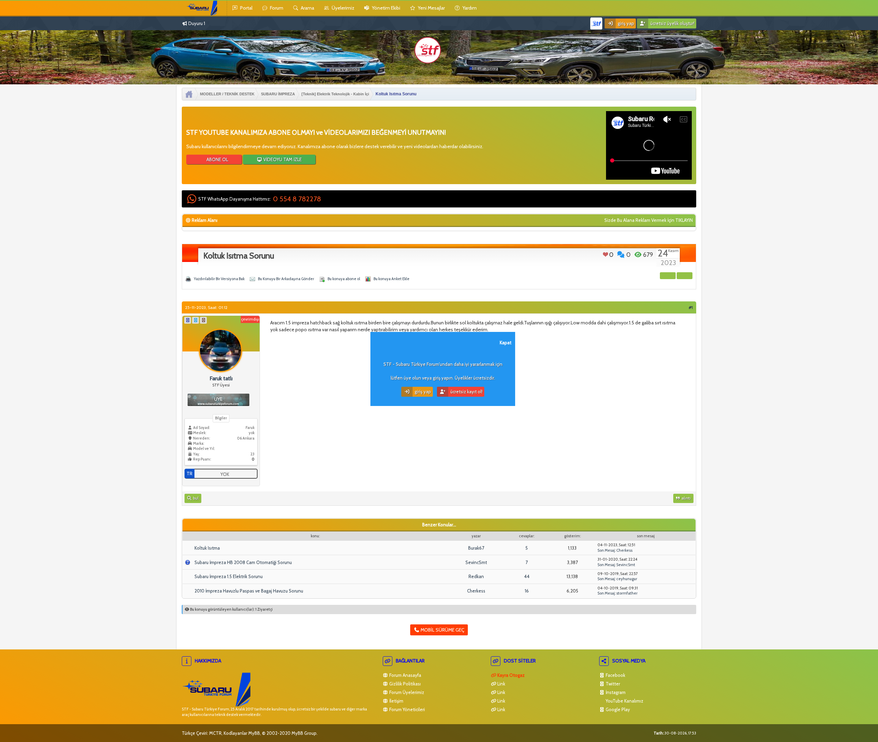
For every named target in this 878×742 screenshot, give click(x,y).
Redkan (476, 576)
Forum (276, 8)
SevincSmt (476, 562)
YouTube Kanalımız (624, 701)
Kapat (505, 342)
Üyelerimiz (342, 8)
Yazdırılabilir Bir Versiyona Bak (219, 278)
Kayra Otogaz (510, 675)
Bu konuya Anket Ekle (391, 278)
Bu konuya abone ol (344, 278)
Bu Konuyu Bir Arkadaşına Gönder (286, 278)
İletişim (395, 701)
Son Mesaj (606, 550)
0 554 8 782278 (297, 199)
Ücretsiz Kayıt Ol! (466, 391)
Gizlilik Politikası (404, 683)
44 (527, 576)
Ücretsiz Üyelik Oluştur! (672, 23)
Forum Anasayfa (404, 675)
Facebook (615, 675)
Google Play (617, 709)
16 (527, 591)
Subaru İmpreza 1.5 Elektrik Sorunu (228, 576)
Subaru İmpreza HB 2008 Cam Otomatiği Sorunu (243, 562)
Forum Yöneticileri (406, 709)
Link (500, 683)
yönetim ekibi (385, 8)
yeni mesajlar (431, 8)
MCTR (215, 733)
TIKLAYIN (684, 220)
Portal (245, 8)
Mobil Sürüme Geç (441, 630)
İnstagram (615, 692)
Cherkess (624, 550)
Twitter (612, 683)
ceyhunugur (626, 578)
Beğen (605, 254)
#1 (691, 307)
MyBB (254, 733)
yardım (469, 8)
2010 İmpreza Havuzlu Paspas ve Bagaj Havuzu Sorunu (248, 591)
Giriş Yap (625, 23)
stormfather (627, 593)
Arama (307, 8)
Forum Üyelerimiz (406, 692)
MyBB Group (304, 733)
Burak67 (476, 548)
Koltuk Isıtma (207, 548)
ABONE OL (216, 159)
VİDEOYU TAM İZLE (282, 159)
